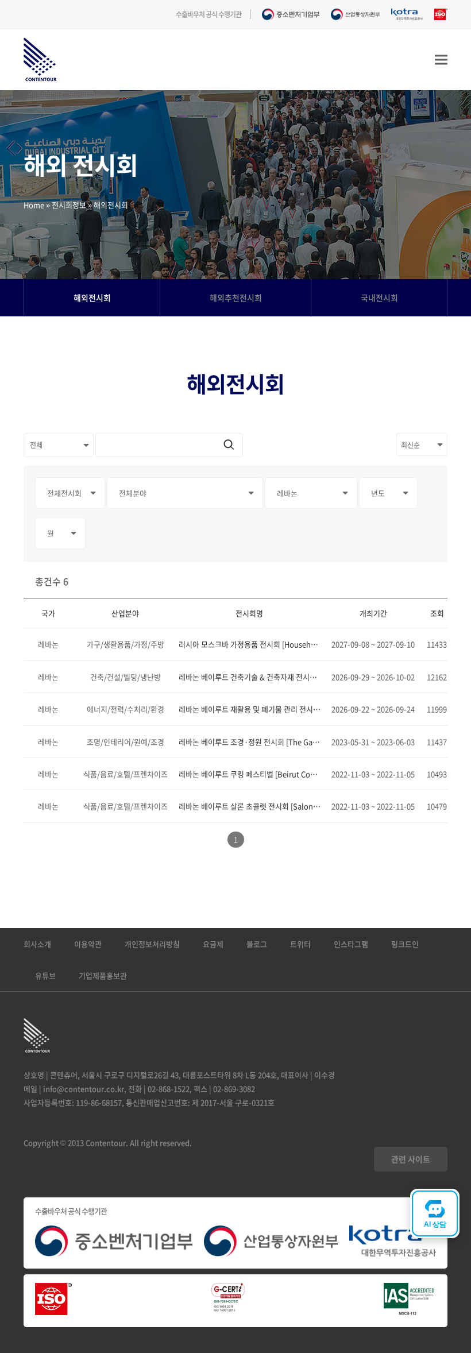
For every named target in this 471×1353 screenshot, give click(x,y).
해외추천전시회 (236, 297)
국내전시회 (379, 297)
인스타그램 (351, 943)
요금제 (213, 943)
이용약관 (88, 943)
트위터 (300, 943)
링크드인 (405, 943)
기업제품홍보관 (103, 975)
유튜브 (45, 975)
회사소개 (37, 943)
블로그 (256, 943)
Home (34, 204)
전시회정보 (69, 204)
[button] (441, 60)
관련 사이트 (410, 1159)
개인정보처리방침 (152, 943)
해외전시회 (92, 297)
